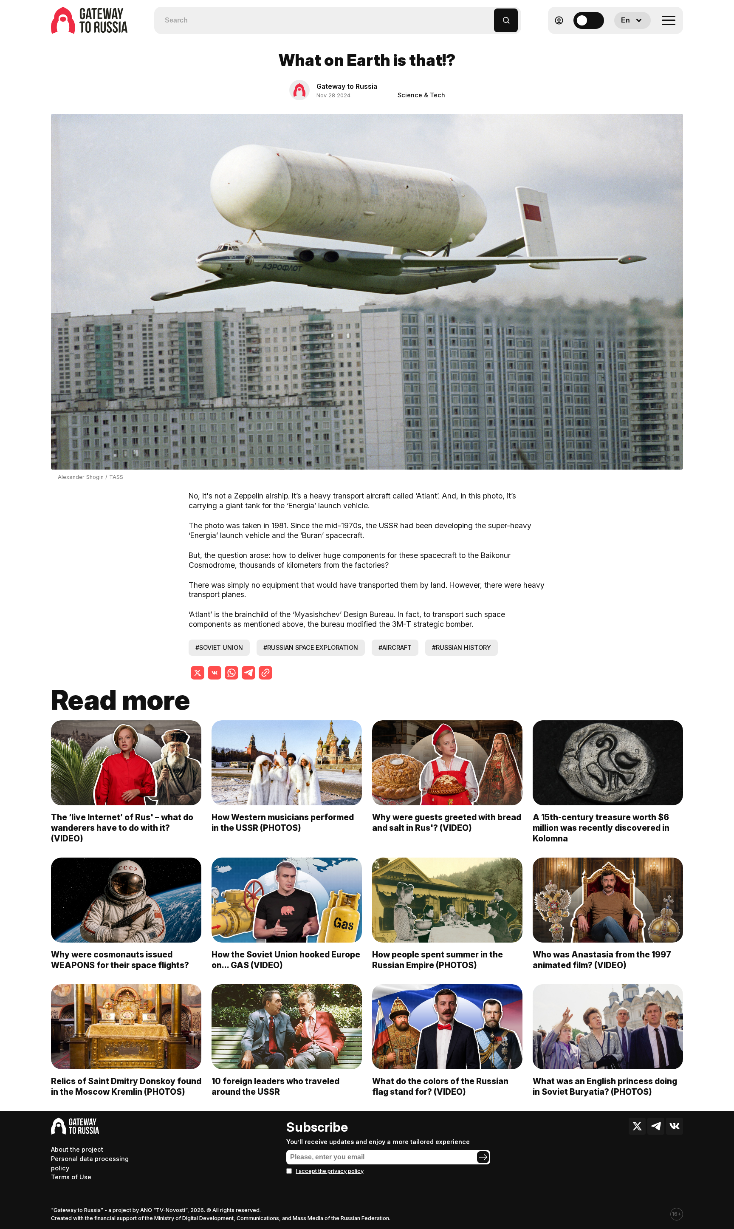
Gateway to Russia (346, 86)
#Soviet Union (219, 647)
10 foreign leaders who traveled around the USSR (275, 1086)
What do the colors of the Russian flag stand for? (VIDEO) (440, 1086)
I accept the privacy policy (330, 1171)
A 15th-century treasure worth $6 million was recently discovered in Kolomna (601, 828)
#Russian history (461, 647)
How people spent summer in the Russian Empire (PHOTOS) (437, 959)
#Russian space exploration (310, 647)
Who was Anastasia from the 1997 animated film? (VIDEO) (602, 959)
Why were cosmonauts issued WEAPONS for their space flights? (120, 959)
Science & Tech (421, 95)
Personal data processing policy (90, 1163)
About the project (77, 1149)
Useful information (621, 41)
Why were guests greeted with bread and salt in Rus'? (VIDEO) (446, 822)
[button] (488, 16)
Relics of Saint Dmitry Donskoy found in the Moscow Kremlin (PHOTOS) (126, 1086)
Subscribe (317, 1127)
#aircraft (395, 647)
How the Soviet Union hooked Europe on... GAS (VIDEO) (286, 959)
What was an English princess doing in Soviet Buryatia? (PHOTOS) (605, 1086)
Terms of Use (71, 1177)
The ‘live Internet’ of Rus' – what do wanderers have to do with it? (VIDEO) (122, 828)
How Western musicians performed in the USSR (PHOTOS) (283, 822)
